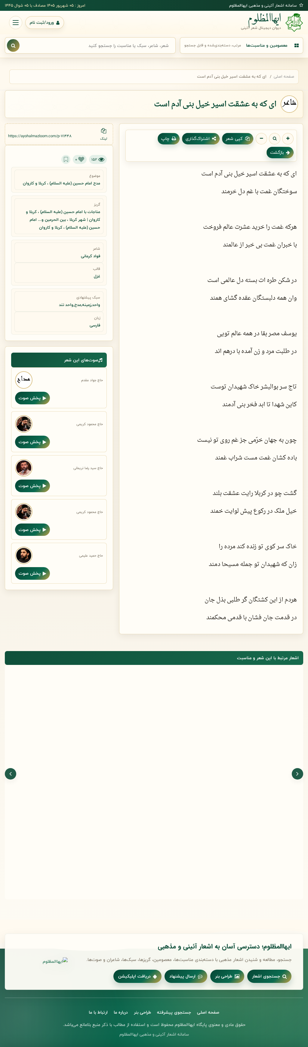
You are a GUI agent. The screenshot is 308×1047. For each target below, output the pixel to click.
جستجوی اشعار (266, 976)
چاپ (165, 138)
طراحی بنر (223, 976)
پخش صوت (30, 398)
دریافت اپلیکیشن (134, 976)
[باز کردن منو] (15, 22)
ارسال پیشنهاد (182, 976)
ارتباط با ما (98, 1012)
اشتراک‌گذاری (198, 138)
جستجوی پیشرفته (174, 1012)
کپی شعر (234, 138)
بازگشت (277, 152)
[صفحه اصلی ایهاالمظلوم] (42, 961)
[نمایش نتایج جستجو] (13, 45)
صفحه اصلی (284, 76)
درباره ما (121, 1012)
